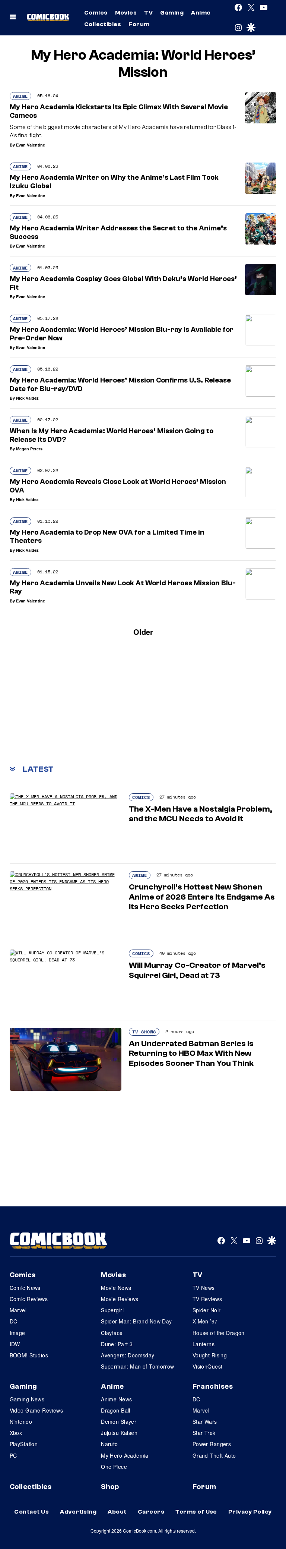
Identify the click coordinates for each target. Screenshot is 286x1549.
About (117, 1511)
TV (148, 12)
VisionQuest (208, 1366)
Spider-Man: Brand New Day (136, 1321)
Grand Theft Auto (214, 1455)
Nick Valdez (27, 398)
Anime (200, 12)
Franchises (213, 1386)
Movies (126, 12)
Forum (138, 24)
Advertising (78, 1511)
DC (14, 1321)
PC (13, 1455)
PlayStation (24, 1444)
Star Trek (204, 1432)
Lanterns (203, 1344)
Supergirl (112, 1310)
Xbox (16, 1432)
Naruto (109, 1444)
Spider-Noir (207, 1310)
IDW (15, 1344)
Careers (151, 1511)
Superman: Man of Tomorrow (137, 1366)
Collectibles (102, 24)
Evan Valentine (30, 145)
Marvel (18, 1310)
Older (143, 631)
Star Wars (205, 1421)
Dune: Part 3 (117, 1344)
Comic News (25, 1287)
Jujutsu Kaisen (119, 1432)
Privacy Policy (250, 1511)
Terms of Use (196, 1511)
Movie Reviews (119, 1299)
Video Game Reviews (36, 1410)
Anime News (116, 1399)
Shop (110, 1487)
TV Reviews (207, 1299)
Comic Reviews (29, 1299)
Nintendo (21, 1421)
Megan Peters (29, 448)
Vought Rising (210, 1355)
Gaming (172, 12)
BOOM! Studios (29, 1355)
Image (17, 1333)
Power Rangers (212, 1444)
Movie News (116, 1287)
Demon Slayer (118, 1421)
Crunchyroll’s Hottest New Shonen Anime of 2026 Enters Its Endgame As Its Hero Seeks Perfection (202, 897)
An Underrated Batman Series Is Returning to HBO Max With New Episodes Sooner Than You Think (191, 1053)
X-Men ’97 (205, 1321)
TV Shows (144, 1032)
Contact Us (31, 1511)
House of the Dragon (219, 1333)
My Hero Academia (125, 1455)
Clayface (112, 1333)
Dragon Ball (115, 1410)
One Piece (114, 1466)
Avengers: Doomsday (128, 1355)
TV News (204, 1287)
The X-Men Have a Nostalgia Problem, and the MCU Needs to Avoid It (200, 814)
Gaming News (27, 1399)
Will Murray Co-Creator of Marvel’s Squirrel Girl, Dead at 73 (197, 970)
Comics (96, 12)
